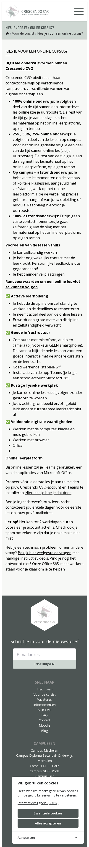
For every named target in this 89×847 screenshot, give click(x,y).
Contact (44, 720)
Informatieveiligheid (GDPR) (38, 803)
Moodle (44, 725)
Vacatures (44, 699)
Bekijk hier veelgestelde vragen (44, 552)
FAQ (44, 715)
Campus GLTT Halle (44, 766)
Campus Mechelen (44, 750)
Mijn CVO (44, 710)
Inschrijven (44, 664)
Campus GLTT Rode (45, 771)
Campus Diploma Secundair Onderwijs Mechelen (44, 758)
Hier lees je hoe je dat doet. (48, 492)
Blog (44, 730)
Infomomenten (44, 704)
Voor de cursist (23, 33)
